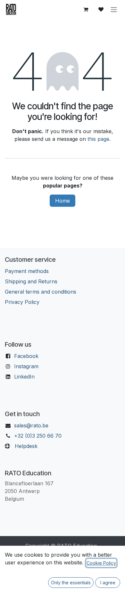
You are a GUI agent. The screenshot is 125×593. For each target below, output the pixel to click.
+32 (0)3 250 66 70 (38, 436)
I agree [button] (107, 582)
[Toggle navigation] (113, 9)
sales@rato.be (31, 425)
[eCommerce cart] (85, 9)
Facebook (26, 356)
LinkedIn (24, 376)
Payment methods (27, 271)
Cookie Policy (101, 563)
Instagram (26, 366)
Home (62, 200)
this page (98, 139)
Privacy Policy (22, 302)
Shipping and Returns (31, 281)
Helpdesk (26, 446)
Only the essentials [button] (71, 582)
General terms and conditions (40, 291)
